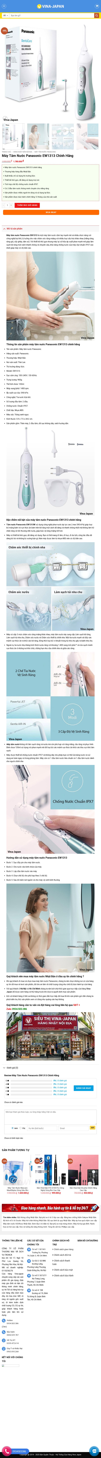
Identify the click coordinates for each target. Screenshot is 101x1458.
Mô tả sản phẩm (14, 228)
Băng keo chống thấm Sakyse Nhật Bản (80, 1217)
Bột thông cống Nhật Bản (27, 1217)
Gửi (92, 1128)
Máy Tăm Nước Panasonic (45, 152)
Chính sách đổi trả (62, 1255)
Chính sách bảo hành (63, 1275)
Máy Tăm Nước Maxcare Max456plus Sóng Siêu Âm (17, 1189)
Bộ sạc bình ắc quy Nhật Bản (59, 1220)
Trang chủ (6, 152)
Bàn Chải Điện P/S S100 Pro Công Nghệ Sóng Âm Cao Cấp (50, 1189)
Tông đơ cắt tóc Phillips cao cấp (61, 1227)
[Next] (94, 72)
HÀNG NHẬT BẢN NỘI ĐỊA (22, 152)
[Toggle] (4, 228)
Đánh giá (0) (12, 1068)
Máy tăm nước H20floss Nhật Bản (17, 1224)
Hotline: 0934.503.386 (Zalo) (10, 1323)
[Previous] (7, 72)
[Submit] (96, 15)
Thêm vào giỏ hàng (27, 205)
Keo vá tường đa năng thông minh (33, 1227)
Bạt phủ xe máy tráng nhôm (61, 1224)
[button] (4, 6)
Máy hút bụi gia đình (81, 1224)
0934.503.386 (19, 1009)
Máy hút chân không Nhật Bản (34, 1220)
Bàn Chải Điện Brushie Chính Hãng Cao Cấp (83, 1189)
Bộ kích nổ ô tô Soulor (12, 1220)
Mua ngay (51, 212)
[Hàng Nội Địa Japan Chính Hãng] (50, 6)
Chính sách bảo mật (63, 1270)
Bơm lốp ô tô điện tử (40, 1224)
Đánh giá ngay (83, 1088)
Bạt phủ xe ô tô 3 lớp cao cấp (51, 1217)
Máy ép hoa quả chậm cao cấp (84, 1220)
